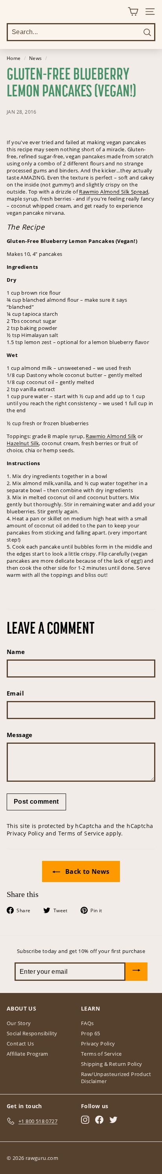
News (35, 58)
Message (20, 735)
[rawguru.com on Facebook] (99, 1120)
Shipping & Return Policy (111, 1063)
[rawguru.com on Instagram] (85, 1120)
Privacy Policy (25, 833)
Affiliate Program (27, 1053)
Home (14, 58)
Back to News (86, 871)
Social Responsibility (32, 1033)
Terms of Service (81, 833)
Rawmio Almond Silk (111, 436)
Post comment (36, 801)
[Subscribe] (136, 971)
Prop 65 (90, 1033)
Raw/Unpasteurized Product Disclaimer (116, 1078)
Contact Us (20, 1043)
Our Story (19, 1023)
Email (15, 693)
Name (16, 652)
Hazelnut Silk (23, 443)
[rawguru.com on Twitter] (113, 1120)
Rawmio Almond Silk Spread (113, 191)
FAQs (87, 1023)
